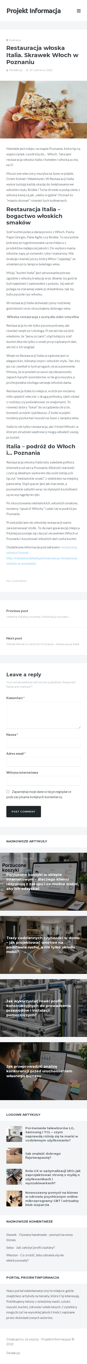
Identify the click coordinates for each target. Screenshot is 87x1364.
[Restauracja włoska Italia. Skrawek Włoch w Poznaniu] (43, 110)
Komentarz (15, 698)
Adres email (16, 753)
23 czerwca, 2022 (41, 70)
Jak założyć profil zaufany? (35, 1247)
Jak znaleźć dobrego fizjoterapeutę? (43, 1156)
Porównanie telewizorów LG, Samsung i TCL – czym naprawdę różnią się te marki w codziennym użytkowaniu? (51, 1134)
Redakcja (15, 70)
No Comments (16, 581)
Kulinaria (15, 40)
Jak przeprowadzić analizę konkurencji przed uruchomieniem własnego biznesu (39, 1071)
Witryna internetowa (22, 772)
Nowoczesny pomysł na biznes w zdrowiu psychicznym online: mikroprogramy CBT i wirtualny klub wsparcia (52, 1199)
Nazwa (12, 734)
